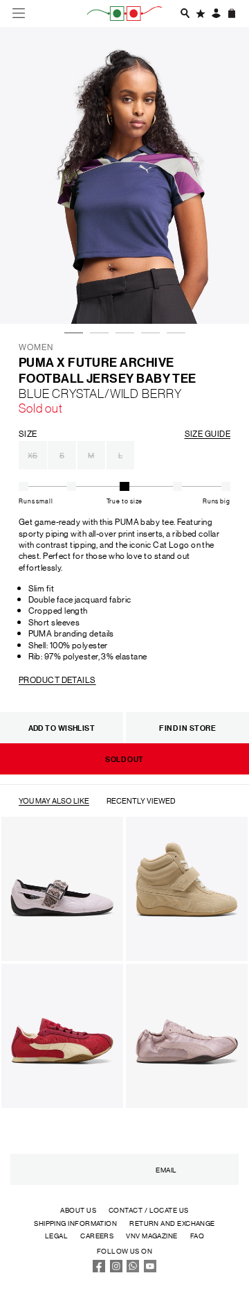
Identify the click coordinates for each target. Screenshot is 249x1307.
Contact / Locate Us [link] (149, 1209)
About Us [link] (78, 1209)
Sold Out (124, 759)
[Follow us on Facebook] (99, 1269)
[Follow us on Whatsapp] (133, 1269)
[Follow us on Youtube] (150, 1269)
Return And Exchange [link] (172, 1222)
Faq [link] (197, 1235)
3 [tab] (122, 295)
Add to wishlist (61, 727)
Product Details (57, 679)
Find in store (187, 727)
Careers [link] (96, 1235)
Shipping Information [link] (75, 1222)
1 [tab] (71, 295)
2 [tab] (97, 295)
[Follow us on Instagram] (116, 1269)
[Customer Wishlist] (200, 13)
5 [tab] (174, 295)
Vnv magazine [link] (151, 1235)
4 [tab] (148, 295)
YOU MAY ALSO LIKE (54, 801)
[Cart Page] (232, 13)
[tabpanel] (124, 175)
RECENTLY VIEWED (141, 801)
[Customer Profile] (216, 13)
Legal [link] (56, 1235)
